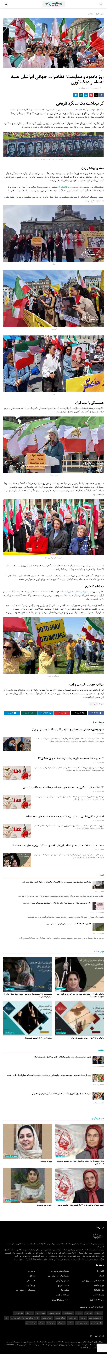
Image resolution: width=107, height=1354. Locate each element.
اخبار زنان (60, 1156)
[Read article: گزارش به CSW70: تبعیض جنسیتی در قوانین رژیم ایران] (98, 927)
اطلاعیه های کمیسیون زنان (93, 1280)
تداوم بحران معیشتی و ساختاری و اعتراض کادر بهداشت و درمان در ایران (68, 729)
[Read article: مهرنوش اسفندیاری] (27, 1141)
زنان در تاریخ (98, 1295)
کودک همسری (31, 1323)
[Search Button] (6, 4)
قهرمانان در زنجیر (62, 1295)
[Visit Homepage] (53, 4)
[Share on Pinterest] (91, 95)
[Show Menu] (101, 4)
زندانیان (83, 1318)
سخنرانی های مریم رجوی (59, 1271)
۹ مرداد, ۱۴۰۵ (98, 849)
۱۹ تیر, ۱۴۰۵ (98, 891)
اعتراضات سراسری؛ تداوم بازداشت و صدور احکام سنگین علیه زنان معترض (61, 1093)
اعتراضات (93, 703)
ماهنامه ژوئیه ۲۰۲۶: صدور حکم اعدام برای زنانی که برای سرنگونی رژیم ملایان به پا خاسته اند (57, 845)
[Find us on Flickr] (91, 1336)
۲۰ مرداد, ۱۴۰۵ (97, 791)
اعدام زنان (89, 1313)
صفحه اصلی (99, 14)
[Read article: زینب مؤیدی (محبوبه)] (27, 1185)
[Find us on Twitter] (100, 1336)
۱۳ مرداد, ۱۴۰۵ (97, 820)
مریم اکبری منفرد (81, 1323)
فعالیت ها (65, 1290)
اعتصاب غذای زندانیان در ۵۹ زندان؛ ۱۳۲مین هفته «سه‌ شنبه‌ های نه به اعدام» (64, 816)
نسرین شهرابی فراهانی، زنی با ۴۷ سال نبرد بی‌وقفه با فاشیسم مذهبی (81, 1205)
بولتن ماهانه (61, 989)
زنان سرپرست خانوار (95, 1318)
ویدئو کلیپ (30, 1285)
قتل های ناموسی (96, 1323)
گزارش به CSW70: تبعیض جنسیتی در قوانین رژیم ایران (69, 924)
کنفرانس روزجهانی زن (60, 1299)
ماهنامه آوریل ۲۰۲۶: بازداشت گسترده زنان (38, 1038)
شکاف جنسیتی (60, 1318)
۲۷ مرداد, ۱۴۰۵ (97, 762)
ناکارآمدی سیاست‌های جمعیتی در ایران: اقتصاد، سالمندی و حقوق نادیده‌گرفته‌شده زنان (56, 882)
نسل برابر (61, 1323)
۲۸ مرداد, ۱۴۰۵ (97, 733)
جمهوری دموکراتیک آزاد (68, 187)
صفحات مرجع (63, 1285)
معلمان (70, 1323)
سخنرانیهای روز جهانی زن (58, 1276)
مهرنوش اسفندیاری (45, 1161)
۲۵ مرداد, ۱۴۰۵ (97, 1103)
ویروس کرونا (50, 1323)
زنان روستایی (19, 1313)
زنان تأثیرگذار (98, 1290)
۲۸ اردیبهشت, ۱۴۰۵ (96, 912)
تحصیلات (79, 1313)
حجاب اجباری (68, 1313)
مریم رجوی (30, 1271)
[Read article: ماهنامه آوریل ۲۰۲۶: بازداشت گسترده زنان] (27, 1018)
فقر (6, 1318)
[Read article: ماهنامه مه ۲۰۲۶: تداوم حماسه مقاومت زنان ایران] (79, 1018)
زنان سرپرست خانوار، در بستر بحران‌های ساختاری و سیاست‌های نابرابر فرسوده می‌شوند (57, 903)
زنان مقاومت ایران (97, 1299)
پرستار (41, 1323)
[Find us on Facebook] (103, 1336)
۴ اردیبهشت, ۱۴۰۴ (94, 88)
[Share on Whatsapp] (81, 95)
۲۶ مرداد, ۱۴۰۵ (97, 1085)
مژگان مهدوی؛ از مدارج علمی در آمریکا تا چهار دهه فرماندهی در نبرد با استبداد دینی (80, 1162)
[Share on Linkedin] (86, 95)
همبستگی (31, 1280)
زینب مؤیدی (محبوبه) (44, 1205)
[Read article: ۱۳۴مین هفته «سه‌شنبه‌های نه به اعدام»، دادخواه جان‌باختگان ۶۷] (17, 773)
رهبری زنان (29, 1313)
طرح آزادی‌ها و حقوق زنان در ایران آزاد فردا (24, 1318)
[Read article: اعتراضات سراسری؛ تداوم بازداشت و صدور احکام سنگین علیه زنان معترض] (98, 1096)
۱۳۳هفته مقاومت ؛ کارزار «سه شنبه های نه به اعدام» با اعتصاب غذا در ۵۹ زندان (63, 787)
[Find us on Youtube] (96, 1336)
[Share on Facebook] (101, 95)
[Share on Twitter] (96, 95)
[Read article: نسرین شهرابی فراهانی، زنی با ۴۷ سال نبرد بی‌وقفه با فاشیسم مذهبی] (79, 1185)
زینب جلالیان (73, 1318)
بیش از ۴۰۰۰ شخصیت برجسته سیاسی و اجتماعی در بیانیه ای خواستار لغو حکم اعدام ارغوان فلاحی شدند (49, 1075)
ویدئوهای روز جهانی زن (25, 1290)
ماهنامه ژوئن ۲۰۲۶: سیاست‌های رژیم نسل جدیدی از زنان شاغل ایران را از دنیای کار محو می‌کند (27, 995)
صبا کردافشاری (46, 1318)
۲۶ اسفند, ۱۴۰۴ (97, 933)
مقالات (90, 14)
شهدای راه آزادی (11, 1156)
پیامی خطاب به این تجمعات (73, 592)
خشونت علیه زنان (54, 1313)
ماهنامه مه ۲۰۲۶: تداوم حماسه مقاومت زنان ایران (87, 1038)
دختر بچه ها (41, 1313)
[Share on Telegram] (75, 95)
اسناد (101, 1276)
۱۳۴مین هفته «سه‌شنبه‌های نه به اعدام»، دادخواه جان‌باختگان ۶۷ (71, 758)
